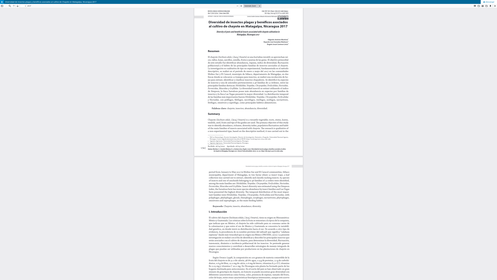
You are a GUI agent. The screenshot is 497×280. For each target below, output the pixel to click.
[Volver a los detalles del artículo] (2, 2)
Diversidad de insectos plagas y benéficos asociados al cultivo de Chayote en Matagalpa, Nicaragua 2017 (50, 2)
